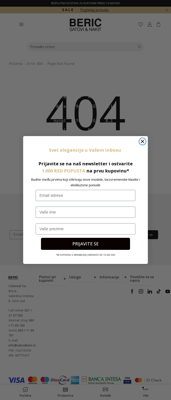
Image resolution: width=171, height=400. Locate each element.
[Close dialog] (142, 141)
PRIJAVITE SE (85, 244)
